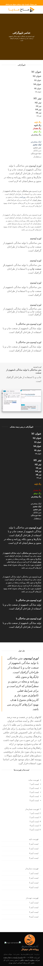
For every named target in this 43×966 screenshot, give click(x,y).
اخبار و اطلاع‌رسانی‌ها (27, 954)
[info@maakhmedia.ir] (25, 1)
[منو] (40, 10)
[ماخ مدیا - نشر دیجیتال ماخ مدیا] (21, 9)
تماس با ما (16, 954)
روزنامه (23, 197)
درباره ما (37, 954)
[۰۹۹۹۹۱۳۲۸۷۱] (18, 1)
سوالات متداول (8, 954)
